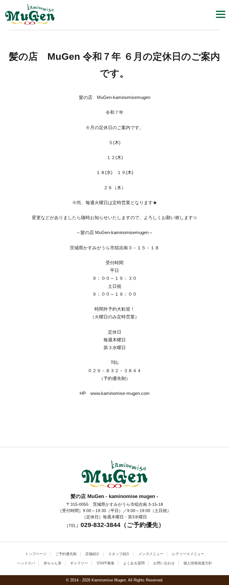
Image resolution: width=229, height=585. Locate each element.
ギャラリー (79, 563)
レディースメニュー (188, 554)
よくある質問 (134, 563)
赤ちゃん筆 (52, 563)
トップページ (36, 554)
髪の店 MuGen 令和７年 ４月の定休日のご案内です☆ (18, 437)
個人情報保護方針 (197, 563)
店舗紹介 (92, 554)
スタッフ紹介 (119, 554)
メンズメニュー (150, 554)
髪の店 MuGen (114, 477)
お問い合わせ (164, 563)
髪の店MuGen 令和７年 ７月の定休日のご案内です (211, 437)
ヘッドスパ (26, 563)
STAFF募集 (105, 563)
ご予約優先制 (66, 554)
